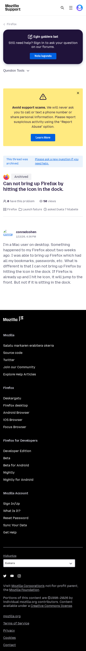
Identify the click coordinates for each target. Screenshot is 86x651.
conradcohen (26, 232)
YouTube (12, 576)
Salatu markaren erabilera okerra (28, 345)
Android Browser (16, 413)
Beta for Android (16, 465)
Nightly (9, 472)
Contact (9, 645)
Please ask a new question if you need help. (56, 161)
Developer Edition (17, 451)
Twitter (9, 360)
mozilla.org (12, 616)
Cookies (9, 638)
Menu (71, 8)
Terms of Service (16, 623)
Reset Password (15, 518)
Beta (6, 458)
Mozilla (13, 319)
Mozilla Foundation (24, 590)
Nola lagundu (43, 56)
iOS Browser (12, 420)
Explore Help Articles (19, 374)
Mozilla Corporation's (28, 586)
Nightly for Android (18, 480)
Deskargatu (12, 398)
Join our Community (19, 367)
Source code (12, 353)
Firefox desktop (15, 405)
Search (62, 8)
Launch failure (32, 209)
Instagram (19, 576)
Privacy (9, 630)
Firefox (12, 24)
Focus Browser (14, 427)
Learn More (43, 137)
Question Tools (13, 70)
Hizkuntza (9, 556)
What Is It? (11, 511)
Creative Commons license (51, 606)
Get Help (10, 532)
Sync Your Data (15, 525)
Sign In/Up (11, 504)
